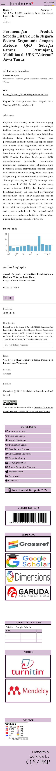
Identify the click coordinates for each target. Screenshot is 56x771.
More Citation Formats (16, 345)
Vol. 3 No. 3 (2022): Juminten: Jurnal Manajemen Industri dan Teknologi (28, 14)
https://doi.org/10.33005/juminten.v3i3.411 (25, 94)
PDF (9, 298)
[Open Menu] (3, 3)
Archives (45, 10)
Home (6, 10)
